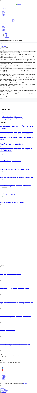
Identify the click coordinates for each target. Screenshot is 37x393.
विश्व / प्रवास (4, 377)
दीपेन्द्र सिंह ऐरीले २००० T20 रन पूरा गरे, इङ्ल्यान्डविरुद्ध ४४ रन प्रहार (12, 117)
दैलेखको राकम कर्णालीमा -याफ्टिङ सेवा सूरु (12, 144)
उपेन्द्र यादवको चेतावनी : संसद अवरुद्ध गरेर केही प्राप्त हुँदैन (16, 133)
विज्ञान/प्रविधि (4, 376)
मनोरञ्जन (3, 379)
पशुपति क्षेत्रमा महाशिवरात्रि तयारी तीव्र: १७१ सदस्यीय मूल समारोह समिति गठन (16, 177)
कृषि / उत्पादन (4, 374)
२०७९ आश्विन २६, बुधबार (4, 47)
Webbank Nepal (25, 383)
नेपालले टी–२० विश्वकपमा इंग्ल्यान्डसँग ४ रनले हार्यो (9, 116)
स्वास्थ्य (3, 381)
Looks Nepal (3, 46)
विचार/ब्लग (3, 375)
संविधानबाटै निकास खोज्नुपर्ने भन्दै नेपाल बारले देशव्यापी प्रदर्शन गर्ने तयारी (15, 344)
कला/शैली (3, 378)
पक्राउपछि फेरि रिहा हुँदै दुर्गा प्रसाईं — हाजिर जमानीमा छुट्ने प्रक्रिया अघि (15, 185)
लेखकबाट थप (3, 112)
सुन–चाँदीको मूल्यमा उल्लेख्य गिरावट (7, 119)
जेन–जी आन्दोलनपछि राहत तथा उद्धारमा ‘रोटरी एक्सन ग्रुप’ (12, 202)
